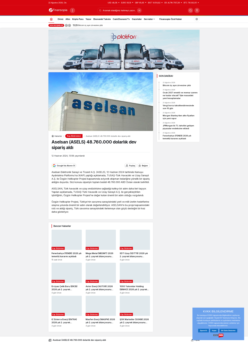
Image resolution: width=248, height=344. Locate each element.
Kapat (214, 330)
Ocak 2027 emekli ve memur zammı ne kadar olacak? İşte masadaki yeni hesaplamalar (180, 95)
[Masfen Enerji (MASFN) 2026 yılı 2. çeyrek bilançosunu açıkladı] (101, 311)
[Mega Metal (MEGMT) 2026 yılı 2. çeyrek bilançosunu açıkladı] (101, 245)
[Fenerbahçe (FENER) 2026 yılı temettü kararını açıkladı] (67, 245)
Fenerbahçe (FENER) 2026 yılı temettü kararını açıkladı (177, 137)
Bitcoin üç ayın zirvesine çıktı (177, 85)
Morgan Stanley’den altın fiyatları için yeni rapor (178, 117)
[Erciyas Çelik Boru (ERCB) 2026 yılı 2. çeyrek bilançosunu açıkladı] (67, 278)
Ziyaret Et (203, 330)
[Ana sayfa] (51, 19)
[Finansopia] (58, 10)
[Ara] (190, 10)
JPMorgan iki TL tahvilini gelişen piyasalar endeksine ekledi (178, 127)
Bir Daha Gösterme (228, 330)
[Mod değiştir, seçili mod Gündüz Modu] (197, 19)
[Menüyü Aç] (72, 10)
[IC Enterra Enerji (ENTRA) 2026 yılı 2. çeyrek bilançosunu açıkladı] (67, 311)
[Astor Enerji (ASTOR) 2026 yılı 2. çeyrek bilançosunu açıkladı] (101, 278)
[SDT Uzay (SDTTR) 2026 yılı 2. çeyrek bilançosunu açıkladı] (135, 245)
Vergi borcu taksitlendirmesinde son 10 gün (178, 107)
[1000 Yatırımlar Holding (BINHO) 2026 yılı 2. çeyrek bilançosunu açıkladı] (135, 278)
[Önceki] (66, 25)
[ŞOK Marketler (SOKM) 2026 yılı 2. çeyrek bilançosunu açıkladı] (135, 311)
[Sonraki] (69, 25)
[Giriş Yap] (197, 10)
